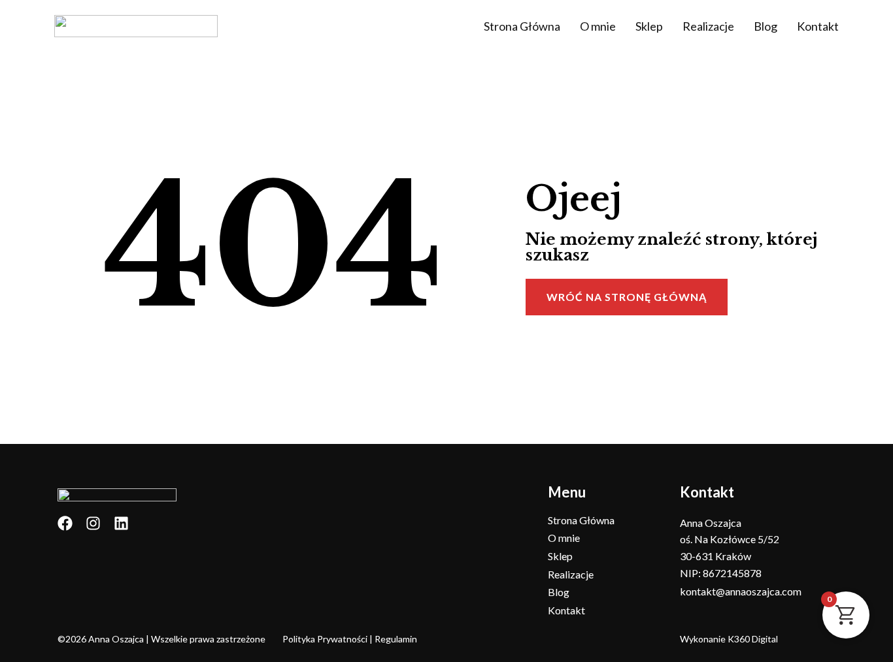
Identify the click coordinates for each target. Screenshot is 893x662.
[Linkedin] (121, 523)
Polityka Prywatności (324, 638)
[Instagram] (93, 523)
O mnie (598, 26)
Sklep (649, 26)
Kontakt (818, 26)
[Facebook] (65, 523)
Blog (765, 26)
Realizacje (708, 26)
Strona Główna (522, 26)
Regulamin (396, 638)
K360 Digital (753, 638)
